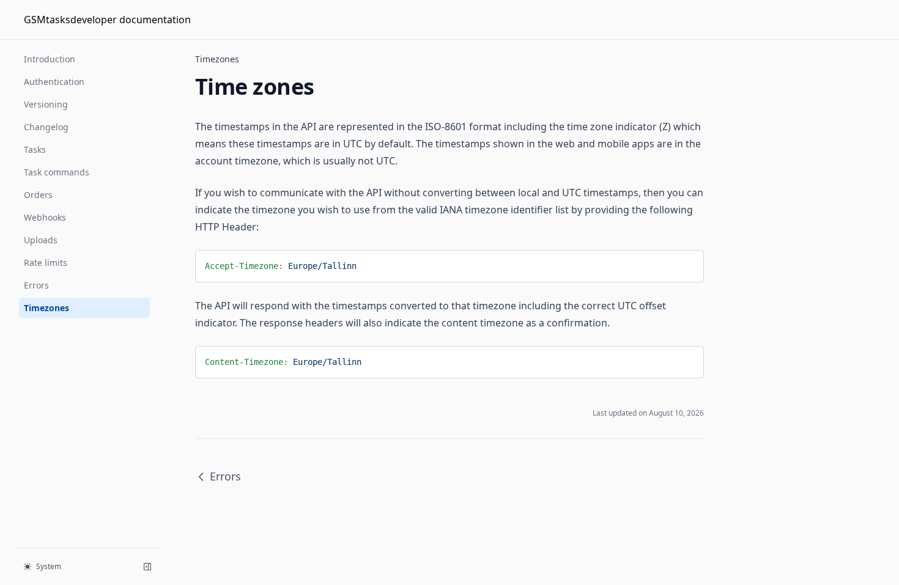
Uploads (40, 240)
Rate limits (45, 262)
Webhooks (45, 217)
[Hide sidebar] (147, 566)
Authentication (54, 81)
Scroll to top (763, 64)
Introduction (49, 59)
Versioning (46, 104)
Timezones (46, 308)
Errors (36, 285)
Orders (38, 195)
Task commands (56, 172)
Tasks (35, 149)
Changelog (46, 127)
